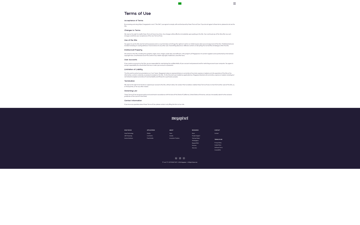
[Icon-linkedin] (176, 158)
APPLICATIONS (151, 130)
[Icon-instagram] (180, 158)
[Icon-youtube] (184, 158)
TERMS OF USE (218, 139)
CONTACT (217, 130)
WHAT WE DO (128, 130)
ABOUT (171, 130)
